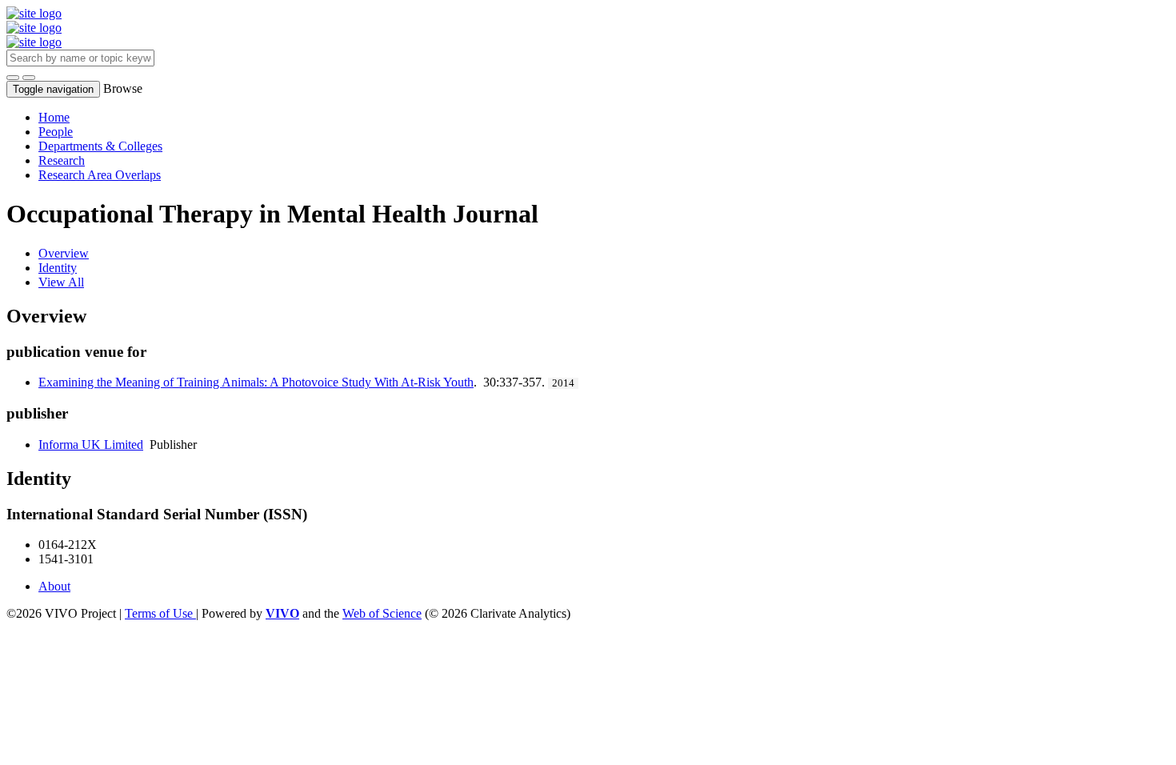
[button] (12, 77)
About (54, 586)
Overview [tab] (63, 253)
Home (54, 117)
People (55, 131)
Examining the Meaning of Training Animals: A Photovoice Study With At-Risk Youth (256, 382)
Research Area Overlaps (99, 175)
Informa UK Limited (90, 444)
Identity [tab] (57, 267)
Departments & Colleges (100, 146)
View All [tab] (61, 282)
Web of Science (382, 613)
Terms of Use (160, 613)
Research (61, 160)
